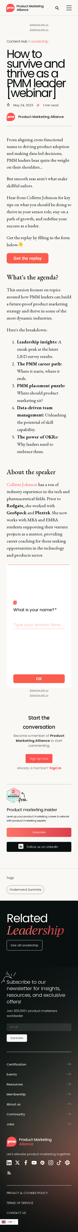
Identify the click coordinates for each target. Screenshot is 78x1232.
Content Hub (17, 41)
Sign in (55, 768)
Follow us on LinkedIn (42, 847)
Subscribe (39, 832)
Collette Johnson (22, 484)
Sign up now (39, 758)
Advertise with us (39, 24)
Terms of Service (20, 1203)
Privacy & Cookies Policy (27, 1193)
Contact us (16, 1213)
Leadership (39, 41)
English (10, 1222)
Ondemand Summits (25, 889)
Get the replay (28, 258)
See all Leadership (24, 945)
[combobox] (9, 1222)
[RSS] (8, 1172)
